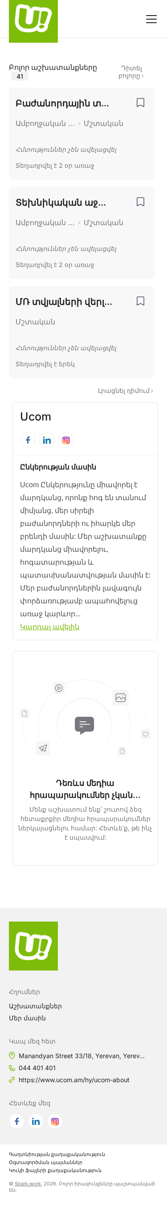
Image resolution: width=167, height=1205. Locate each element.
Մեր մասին (27, 1018)
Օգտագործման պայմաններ (45, 1162)
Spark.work (28, 1184)
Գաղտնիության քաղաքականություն (57, 1154)
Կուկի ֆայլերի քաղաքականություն (55, 1170)
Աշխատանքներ (35, 1006)
